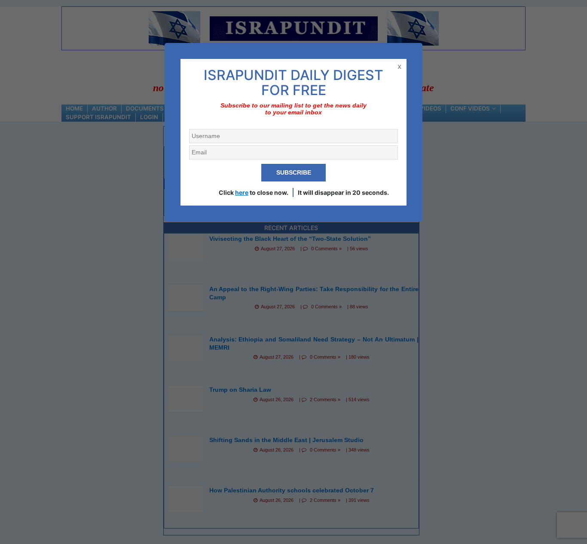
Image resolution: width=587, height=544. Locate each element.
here (241, 192)
